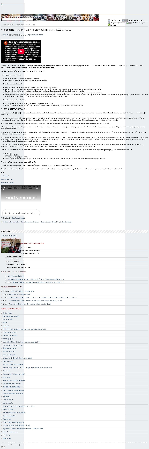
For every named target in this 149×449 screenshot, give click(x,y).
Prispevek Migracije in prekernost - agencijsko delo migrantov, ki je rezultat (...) (38, 282)
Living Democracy (66, 222)
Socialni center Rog (13, 259)
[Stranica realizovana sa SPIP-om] (2, 447)
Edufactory (6, 396)
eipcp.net (6, 326)
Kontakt (113, 25)
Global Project (7, 313)
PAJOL (5, 323)
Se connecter (6, 445)
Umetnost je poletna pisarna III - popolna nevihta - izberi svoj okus (30, 304)
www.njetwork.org (7, 179)
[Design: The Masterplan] (4, 447)
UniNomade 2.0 (8, 400)
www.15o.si (5, 176)
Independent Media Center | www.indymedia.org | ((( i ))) (21, 342)
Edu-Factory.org (8, 361)
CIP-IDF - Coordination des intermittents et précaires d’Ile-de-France (25, 329)
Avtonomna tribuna (9, 351)
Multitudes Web (8, 319)
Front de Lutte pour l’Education (13, 364)
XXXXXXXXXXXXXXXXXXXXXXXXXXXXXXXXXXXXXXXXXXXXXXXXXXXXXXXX (43, 297)
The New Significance (10, 335)
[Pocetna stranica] (13, 12)
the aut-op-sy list (8, 339)
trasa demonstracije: (7, 182)
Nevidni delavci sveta (136, 20)
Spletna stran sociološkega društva (14, 380)
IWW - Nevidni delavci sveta (31, 250)
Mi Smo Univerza (8, 409)
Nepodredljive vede (118, 23)
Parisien (5, 35)
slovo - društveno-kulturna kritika (13, 390)
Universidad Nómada (10, 332)
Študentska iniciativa (9, 348)
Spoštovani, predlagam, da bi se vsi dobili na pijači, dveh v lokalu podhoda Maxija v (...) (36, 279)
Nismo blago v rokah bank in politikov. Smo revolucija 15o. (40, 222)
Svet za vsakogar (139, 23)
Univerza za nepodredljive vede (18, 267)
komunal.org (7, 438)
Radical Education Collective (12, 384)
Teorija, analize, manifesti (16, 264)
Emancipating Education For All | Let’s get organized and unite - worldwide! (27, 367)
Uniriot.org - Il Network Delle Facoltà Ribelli (17, 358)
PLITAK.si (6, 435)
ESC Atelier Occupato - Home (12, 345)
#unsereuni (6, 371)
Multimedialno (7, 222)
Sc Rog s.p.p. (116, 20)
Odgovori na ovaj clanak (35, 35)
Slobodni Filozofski (9, 355)
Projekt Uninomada (13, 256)
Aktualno (16, 222)
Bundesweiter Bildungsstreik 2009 (14, 374)
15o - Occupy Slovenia (10, 432)
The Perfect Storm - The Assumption (22, 291)
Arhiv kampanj (26, 247)
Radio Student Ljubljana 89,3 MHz (14, 412)
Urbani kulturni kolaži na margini (13, 422)
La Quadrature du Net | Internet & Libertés (16, 425)
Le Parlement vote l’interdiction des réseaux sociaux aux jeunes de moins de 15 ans (35, 301)
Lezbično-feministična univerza (13, 393)
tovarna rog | (7, 377)
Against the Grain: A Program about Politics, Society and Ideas (23, 429)
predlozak (23, 445)
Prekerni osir (7, 419)
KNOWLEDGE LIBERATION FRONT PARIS (18, 406)
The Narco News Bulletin (11, 316)
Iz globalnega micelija (30, 253)
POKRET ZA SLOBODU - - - (13, 387)
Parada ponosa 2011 (9, 416)
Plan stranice (15, 445)
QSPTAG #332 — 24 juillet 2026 (19, 294)
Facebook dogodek (18, 218)
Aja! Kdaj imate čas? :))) (15, 276)
